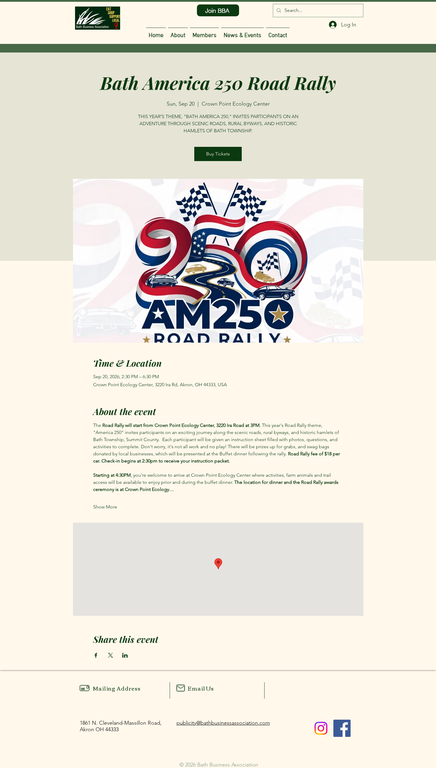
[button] (204, 33)
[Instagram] (321, 728)
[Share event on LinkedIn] (125, 655)
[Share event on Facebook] (96, 655)
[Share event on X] (110, 655)
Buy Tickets (218, 154)
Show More (105, 507)
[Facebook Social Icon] (342, 728)
